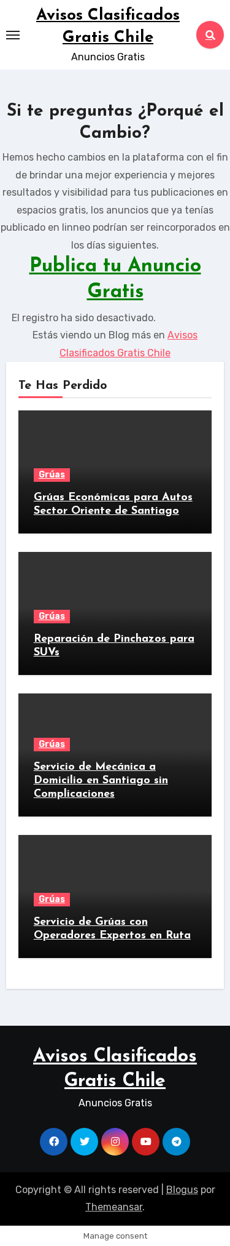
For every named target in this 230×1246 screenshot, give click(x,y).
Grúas (52, 474)
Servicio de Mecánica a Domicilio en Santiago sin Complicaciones (101, 780)
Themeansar (113, 1207)
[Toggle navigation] (13, 35)
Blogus (182, 1190)
